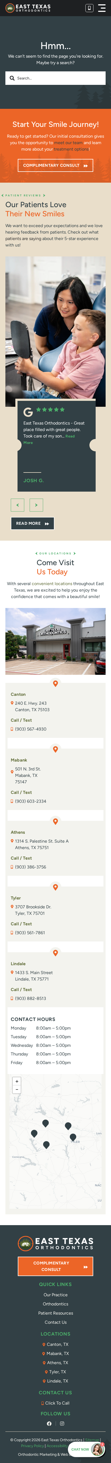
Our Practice (56, 1294)
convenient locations (52, 583)
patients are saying (23, 238)
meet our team (68, 142)
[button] (102, 8)
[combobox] (55, 78)
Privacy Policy (32, 1446)
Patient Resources (55, 1313)
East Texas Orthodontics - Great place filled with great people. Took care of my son (54, 433)
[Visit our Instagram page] (62, 1423)
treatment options (71, 149)
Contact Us (56, 1322)
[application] (55, 1141)
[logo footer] (55, 1244)
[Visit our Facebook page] (49, 1423)
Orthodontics (55, 1303)
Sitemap (92, 1440)
